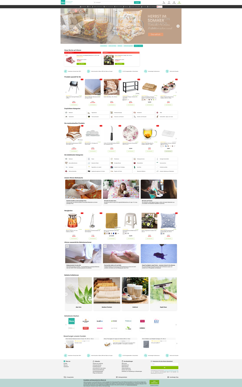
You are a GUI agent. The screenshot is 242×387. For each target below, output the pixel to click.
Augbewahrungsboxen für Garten (98, 171)
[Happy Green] (128, 328)
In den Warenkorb (74, 104)
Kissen (93, 158)
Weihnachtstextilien (72, 171)
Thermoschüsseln (95, 116)
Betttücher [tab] (120, 45)
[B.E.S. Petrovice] (156, 321)
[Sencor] (100, 328)
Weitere (176, 324)
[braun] (145, 100)
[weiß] (128, 100)
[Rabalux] (142, 328)
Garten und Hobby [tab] (112, 45)
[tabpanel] (121, 26)
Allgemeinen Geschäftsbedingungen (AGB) (171, 370)
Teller (161, 112)
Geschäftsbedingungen (98, 371)
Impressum (66, 366)
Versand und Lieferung (98, 363)
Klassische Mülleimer (141, 171)
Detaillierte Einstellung (154, 385)
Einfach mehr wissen (126, 369)
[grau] (151, 100)
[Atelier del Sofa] (114, 328)
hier (109, 385)
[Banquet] (86, 328)
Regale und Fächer (118, 171)
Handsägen (71, 167)
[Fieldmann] (114, 321)
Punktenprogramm (97, 366)
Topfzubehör (71, 116)
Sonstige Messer (117, 163)
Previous (64, 26)
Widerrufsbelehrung (126, 368)
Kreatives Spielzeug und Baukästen (167, 171)
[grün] (153, 100)
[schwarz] (124, 100)
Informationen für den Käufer (99, 368)
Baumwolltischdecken (73, 163)
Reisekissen (116, 158)
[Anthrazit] (109, 233)
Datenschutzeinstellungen (132, 384)
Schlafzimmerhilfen (163, 167)
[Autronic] (86, 321)
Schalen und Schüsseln (141, 116)
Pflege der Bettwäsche (98, 372)
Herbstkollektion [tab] (104, 45)
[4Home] (71, 321)
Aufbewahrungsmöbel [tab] (128, 45)
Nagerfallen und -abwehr (96, 167)
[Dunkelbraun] (149, 100)
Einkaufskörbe (140, 163)
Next (178, 26)
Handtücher (139, 112)
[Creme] (147, 100)
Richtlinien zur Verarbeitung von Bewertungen (132, 371)
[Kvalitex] (100, 321)
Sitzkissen (71, 112)
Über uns (66, 365)
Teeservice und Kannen (119, 116)
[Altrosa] (107, 233)
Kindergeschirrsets (141, 158)
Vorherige (66, 324)
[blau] (166, 146)
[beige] (142, 100)
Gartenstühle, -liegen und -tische (166, 116)
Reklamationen (125, 366)
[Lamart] (142, 321)
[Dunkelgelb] (105, 233)
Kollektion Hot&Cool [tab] (138, 45)
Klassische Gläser (95, 163)
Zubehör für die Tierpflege (119, 167)
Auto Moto (139, 167)
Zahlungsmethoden (97, 365)
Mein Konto (124, 363)
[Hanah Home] (71, 328)
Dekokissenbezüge (118, 112)
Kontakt (65, 363)
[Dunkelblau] (113, 233)
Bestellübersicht (125, 365)
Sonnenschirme (163, 163)
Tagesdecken (94, 112)
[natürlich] (126, 100)
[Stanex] (128, 321)
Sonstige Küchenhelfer (164, 158)
